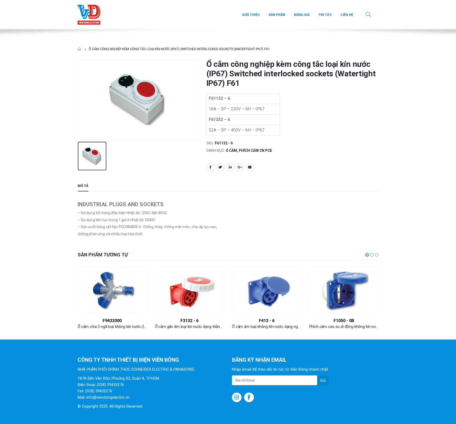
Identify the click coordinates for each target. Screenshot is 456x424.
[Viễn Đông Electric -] (90, 14)
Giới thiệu (251, 14)
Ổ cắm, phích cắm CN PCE (249, 150)
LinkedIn (230, 167)
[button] (367, 255)
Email (250, 167)
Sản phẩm (276, 14)
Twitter (220, 167)
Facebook (210, 167)
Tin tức (325, 14)
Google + (240, 167)
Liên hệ (347, 14)
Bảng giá (302, 14)
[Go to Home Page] (79, 49)
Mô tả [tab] (83, 186)
